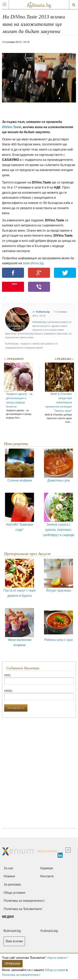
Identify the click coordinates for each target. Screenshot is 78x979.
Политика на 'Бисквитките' (23, 909)
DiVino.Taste (11, 127)
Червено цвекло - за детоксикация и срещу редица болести (19, 400)
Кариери (46, 868)
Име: (7, 675)
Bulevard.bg (12, 930)
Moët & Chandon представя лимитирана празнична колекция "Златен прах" (58, 402)
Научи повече (56, 957)
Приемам (12, 963)
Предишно (14, 359)
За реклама (12, 884)
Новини (9, 876)
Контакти (47, 876)
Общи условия (55, 970)
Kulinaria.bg (43, 311)
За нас (8, 868)
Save (14, 283)
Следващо (64, 359)
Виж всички (14, 941)
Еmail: (8, 691)
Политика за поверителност (21, 974)
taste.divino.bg (33, 263)
